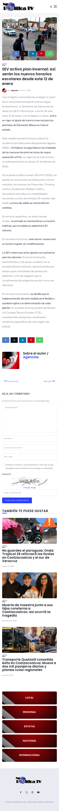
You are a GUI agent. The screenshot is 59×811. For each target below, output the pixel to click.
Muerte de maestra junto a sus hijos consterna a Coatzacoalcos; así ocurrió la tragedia (27, 610)
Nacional (29, 740)
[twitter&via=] (24, 53)
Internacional (29, 755)
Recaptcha (6, 474)
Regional (29, 712)
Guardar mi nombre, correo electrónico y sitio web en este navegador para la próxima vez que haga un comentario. (29, 466)
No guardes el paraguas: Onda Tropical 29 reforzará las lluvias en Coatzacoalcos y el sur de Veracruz (28, 555)
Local (4, 64)
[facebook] (15, 53)
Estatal (29, 726)
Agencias (14, 90)
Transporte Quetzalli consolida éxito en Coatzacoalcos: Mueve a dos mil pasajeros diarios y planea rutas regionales (29, 664)
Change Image (29, 487)
